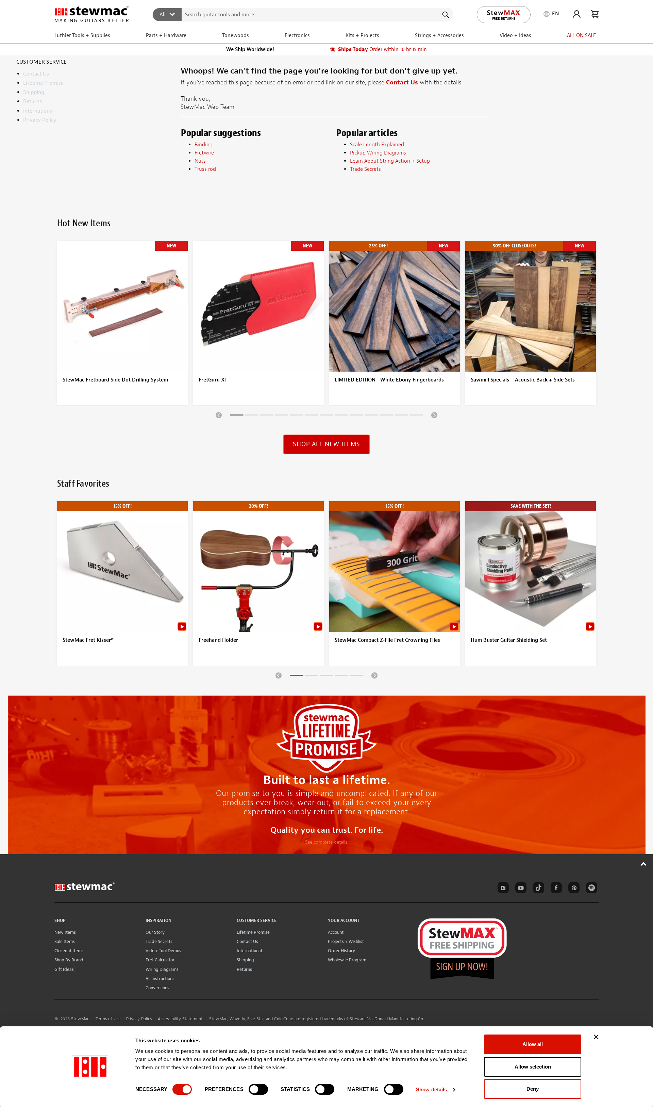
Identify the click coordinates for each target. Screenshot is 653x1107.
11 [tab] (386, 416)
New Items (65, 932)
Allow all (532, 1044)
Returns (32, 101)
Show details (431, 1089)
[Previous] (219, 414)
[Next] (434, 414)
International (38, 111)
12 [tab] (401, 416)
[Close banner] (596, 1037)
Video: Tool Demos (163, 951)
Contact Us (36, 73)
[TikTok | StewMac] (537, 889)
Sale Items (64, 941)
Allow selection (533, 1067)
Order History (341, 951)
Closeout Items (69, 951)
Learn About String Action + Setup (390, 161)
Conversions (157, 988)
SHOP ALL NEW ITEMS (326, 444)
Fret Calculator (160, 960)
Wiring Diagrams (162, 969)
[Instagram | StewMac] (502, 889)
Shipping (33, 92)
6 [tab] (311, 416)
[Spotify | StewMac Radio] (590, 889)
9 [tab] (356, 416)
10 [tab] (371, 416)
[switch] (258, 1089)
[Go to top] (643, 863)
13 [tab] (416, 416)
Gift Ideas (64, 969)
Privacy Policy (39, 120)
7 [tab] (326, 416)
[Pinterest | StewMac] (573, 889)
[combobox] (303, 14)
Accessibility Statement (180, 1019)
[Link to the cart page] (595, 14)
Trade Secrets (159, 941)
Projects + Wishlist (346, 941)
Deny (532, 1089)
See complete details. (326, 842)
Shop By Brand (68, 960)
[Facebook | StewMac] (555, 889)
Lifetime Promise (43, 83)
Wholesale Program (347, 960)
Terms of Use (108, 1019)
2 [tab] (251, 416)
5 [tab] (296, 416)
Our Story (155, 932)
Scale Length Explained (377, 144)
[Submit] (445, 14)
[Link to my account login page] (577, 14)
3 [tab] (266, 416)
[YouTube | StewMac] (519, 889)
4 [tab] (281, 416)
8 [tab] (341, 416)
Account (336, 932)
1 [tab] (237, 416)
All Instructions (160, 978)
